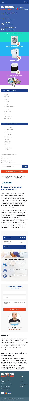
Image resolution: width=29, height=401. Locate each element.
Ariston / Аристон (7, 97)
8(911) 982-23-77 (15, 329)
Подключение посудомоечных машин (10, 156)
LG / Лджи (6, 144)
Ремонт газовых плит (14, 61)
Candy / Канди (7, 104)
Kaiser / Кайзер (7, 131)
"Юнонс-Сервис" (11, 398)
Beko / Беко (6, 101)
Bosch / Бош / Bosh (8, 103)
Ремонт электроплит (6, 158)
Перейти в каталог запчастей (14, 171)
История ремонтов (24, 384)
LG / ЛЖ (5, 113)
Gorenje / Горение (8, 148)
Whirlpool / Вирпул (8, 132)
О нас (21, 379)
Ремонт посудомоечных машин (14, 46)
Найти (25, 166)
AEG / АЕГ (6, 94)
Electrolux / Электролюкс (9, 106)
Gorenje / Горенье (8, 109)
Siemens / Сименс (8, 116)
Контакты (22, 388)
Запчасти (21, 386)
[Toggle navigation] (3, 2)
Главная (3, 177)
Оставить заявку (14, 309)
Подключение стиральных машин (9, 154)
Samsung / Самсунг (8, 114)
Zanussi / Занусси (7, 118)
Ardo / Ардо (6, 96)
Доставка (22, 381)
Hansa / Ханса (7, 108)
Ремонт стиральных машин (14, 33)
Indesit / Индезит (7, 111)
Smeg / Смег (6, 149)
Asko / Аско (6, 99)
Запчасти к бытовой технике (14, 75)
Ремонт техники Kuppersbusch (8, 162)
